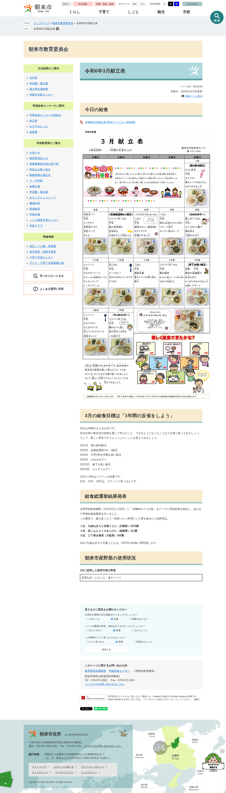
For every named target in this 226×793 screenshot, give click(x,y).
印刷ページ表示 (193, 96)
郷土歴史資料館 (38, 89)
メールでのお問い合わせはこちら (105, 684)
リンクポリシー (89, 772)
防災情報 (83, 4)
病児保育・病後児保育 (42, 251)
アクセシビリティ (64, 772)
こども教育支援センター (44, 220)
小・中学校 (36, 180)
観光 (161, 12)
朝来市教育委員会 (62, 23)
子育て (104, 12)
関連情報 (48, 236)
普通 (116, 619)
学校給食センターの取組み (45, 115)
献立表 (33, 120)
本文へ (66, 4)
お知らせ (34, 152)
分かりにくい (141, 630)
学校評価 (34, 214)
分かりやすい (95, 630)
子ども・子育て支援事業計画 (46, 263)
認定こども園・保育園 (42, 246)
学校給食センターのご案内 (48, 105)
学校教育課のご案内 (48, 143)
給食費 (33, 132)
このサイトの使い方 (63, 767)
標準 (135, 4)
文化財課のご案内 (48, 68)
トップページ (41, 23)
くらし (74, 12)
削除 (57, 28)
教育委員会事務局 (95, 671)
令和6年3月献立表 (44, 28)
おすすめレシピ (38, 126)
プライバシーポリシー (92, 767)
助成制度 (34, 208)
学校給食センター (119, 671)
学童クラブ (36, 225)
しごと (133, 12)
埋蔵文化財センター (41, 94)
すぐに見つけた (97, 641)
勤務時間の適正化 (40, 175)
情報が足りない (140, 619)
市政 (186, 12)
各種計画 (34, 186)
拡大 (143, 4)
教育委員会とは (38, 158)
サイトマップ (39, 767)
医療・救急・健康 (104, 4)
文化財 (33, 77)
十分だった (94, 619)
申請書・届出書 (38, 83)
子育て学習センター (41, 257)
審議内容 (34, 203)
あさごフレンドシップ (42, 197)
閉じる (222, 751)
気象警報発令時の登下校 (44, 163)
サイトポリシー (40, 772)
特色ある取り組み (40, 169)
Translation (192, 4)
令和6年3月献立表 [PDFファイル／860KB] (110, 122)
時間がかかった (144, 641)
